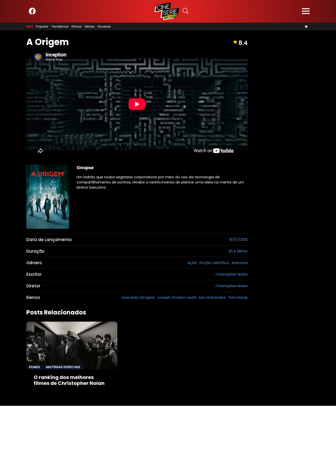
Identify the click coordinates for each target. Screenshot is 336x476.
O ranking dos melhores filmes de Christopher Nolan (69, 380)
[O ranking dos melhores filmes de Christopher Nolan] (71, 345)
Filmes (77, 27)
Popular (42, 27)
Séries (90, 27)
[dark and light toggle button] (306, 27)
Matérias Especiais (63, 367)
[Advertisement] (147, 440)
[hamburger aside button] (306, 11)
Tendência (60, 27)
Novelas (104, 27)
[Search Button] (185, 11)
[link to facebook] (32, 13)
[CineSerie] (166, 11)
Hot (30, 27)
